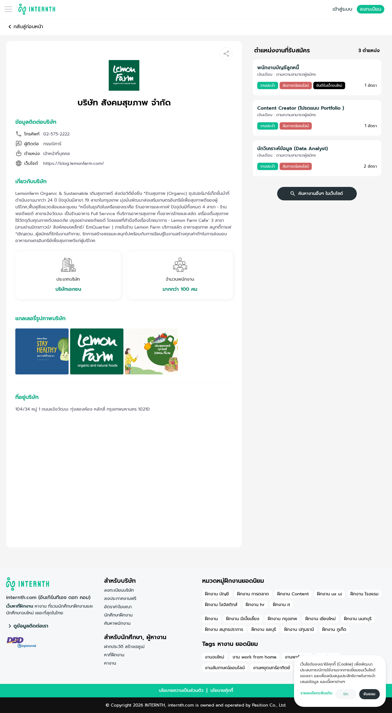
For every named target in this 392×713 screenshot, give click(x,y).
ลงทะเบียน (370, 9)
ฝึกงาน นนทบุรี (357, 618)
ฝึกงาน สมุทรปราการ (224, 629)
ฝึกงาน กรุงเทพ (282, 618)
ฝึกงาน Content (293, 593)
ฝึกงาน (211, 618)
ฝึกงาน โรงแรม (364, 593)
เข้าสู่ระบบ (342, 9)
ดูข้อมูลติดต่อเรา (30, 626)
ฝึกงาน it (281, 604)
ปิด (345, 694)
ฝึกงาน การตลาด (253, 593)
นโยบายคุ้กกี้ (221, 690)
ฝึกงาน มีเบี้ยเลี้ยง (242, 618)
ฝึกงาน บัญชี (217, 593)
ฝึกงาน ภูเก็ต (334, 629)
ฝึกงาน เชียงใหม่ (320, 618)
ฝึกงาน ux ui (329, 593)
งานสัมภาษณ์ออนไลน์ (225, 667)
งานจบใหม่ (214, 657)
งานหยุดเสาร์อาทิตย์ (271, 667)
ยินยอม (369, 694)
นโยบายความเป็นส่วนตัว (181, 690)
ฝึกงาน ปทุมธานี (299, 629)
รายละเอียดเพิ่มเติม (316, 693)
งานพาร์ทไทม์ (297, 657)
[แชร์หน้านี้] (226, 53)
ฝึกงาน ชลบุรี (263, 629)
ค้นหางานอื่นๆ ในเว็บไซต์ (320, 193)
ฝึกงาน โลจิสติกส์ (221, 604)
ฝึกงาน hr (255, 604)
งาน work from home (254, 657)
